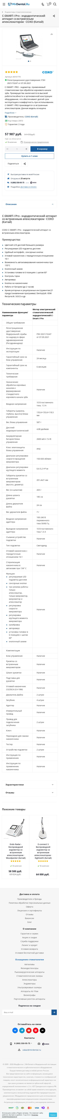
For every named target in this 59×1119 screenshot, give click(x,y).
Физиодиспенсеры (29, 968)
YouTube (29, 1030)
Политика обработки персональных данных (29, 903)
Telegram (22, 1030)
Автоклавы (29, 964)
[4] (14, 72)
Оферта (29, 906)
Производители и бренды (29, 899)
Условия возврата (29, 949)
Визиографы (29, 995)
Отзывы (29, 914)
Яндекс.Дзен (35, 1030)
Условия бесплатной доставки (29, 953)
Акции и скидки (29, 937)
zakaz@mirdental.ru (32, 1050)
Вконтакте (15, 1030)
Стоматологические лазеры (29, 976)
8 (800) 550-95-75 (17, 182)
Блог (29, 922)
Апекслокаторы (29, 979)
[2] (9, 72)
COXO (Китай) (31, 116)
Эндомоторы (30, 983)
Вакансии (29, 918)
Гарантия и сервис (29, 933)
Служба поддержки (29, 941)
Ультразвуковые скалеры (30, 987)
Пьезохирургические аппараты (29, 972)
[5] (17, 72)
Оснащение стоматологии (29, 959)
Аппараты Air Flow (29, 991)
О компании (29, 928)
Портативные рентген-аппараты (29, 999)
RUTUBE (42, 1030)
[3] (11, 72)
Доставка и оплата (28, 187)
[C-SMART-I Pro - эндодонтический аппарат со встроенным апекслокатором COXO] (29, 46)
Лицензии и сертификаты (29, 910)
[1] (6, 72)
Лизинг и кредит (29, 945)
